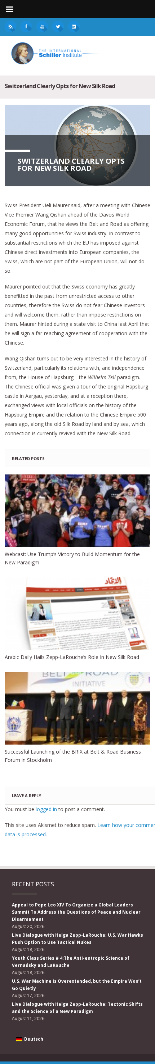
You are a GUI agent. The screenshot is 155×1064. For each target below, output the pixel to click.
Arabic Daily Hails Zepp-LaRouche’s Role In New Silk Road (72, 657)
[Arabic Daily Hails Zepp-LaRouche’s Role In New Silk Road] (77, 613)
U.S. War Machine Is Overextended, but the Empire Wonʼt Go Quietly (77, 984)
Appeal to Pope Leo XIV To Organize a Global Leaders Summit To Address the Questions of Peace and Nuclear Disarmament (76, 912)
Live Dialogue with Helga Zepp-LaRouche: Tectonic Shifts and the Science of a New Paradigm (77, 1007)
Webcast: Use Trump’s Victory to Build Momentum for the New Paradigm (72, 558)
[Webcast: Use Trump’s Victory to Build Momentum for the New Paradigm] (77, 510)
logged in (46, 809)
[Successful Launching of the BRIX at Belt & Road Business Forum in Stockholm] (77, 708)
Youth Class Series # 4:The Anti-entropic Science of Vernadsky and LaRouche (70, 961)
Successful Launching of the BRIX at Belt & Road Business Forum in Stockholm (73, 755)
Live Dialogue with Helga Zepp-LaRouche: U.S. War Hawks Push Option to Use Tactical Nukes (77, 938)
